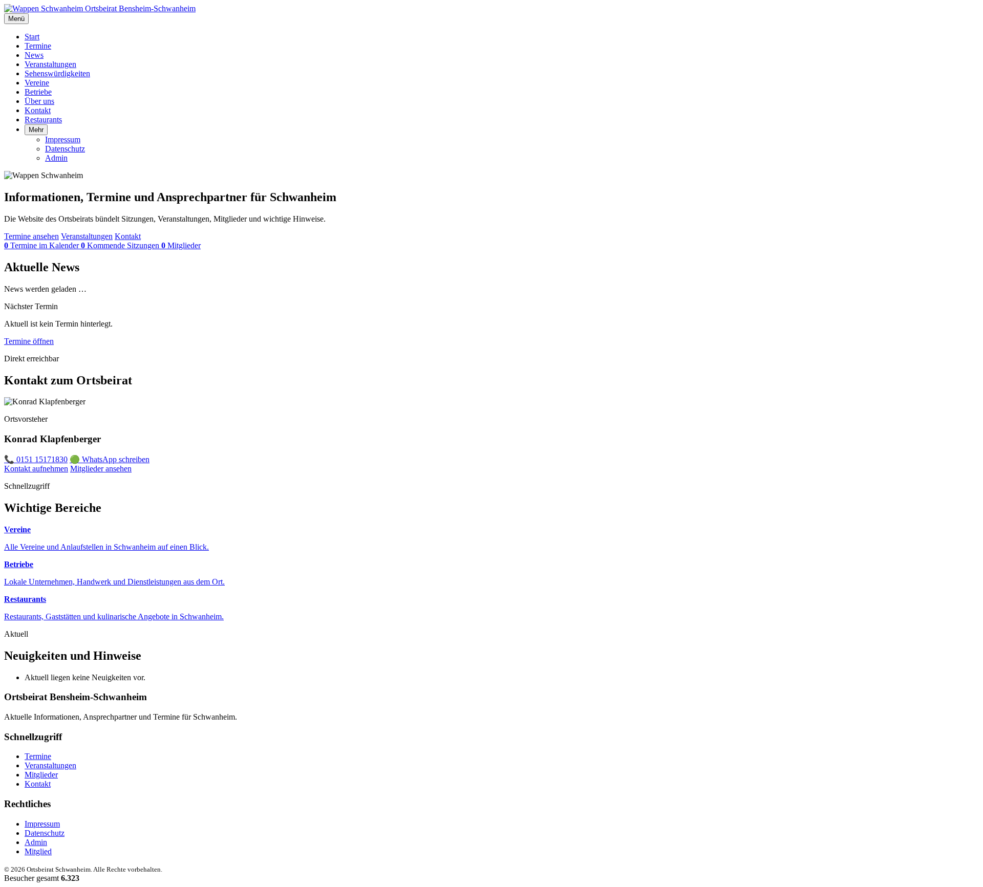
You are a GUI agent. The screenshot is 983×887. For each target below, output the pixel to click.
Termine (38, 45)
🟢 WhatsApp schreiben (109, 459)
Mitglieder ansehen (101, 468)
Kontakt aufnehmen (36, 468)
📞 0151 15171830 (36, 459)
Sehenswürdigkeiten (57, 73)
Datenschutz (65, 148)
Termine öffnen (29, 341)
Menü (16, 19)
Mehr (36, 130)
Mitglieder (41, 774)
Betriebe (38, 92)
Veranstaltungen (50, 64)
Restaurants (43, 119)
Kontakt (38, 110)
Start (32, 36)
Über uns (39, 101)
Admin (56, 158)
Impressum (62, 139)
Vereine (37, 82)
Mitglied (38, 851)
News (34, 55)
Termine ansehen (31, 236)
